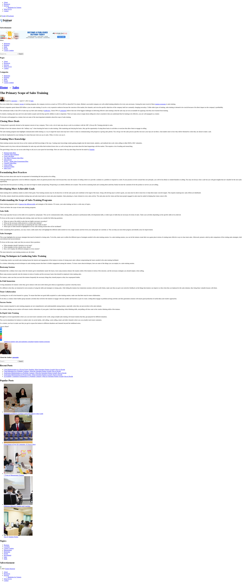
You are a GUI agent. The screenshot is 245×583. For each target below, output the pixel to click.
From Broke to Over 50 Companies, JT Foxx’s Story (20, 444)
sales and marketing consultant (24, 341)
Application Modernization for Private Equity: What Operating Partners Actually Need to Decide (33, 375)
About (6, 2)
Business (6, 45)
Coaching (7, 547)
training (36, 341)
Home (4, 87)
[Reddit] (122, 336)
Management (8, 550)
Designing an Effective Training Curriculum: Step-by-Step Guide (23, 413)
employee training (9, 341)
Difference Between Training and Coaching (17, 506)
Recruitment (7, 555)
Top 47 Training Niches (11, 537)
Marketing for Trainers (14, 7)
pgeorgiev (14, 101)
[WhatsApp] (122, 334)
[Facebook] (122, 328)
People (6, 49)
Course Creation (9, 50)
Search (21, 54)
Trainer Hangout (10, 569)
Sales (15, 87)
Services (6, 6)
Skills (5, 47)
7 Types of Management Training (14, 475)
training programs (160, 104)
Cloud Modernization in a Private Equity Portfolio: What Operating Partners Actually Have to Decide (34, 369)
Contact (6, 11)
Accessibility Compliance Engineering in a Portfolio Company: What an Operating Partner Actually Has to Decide (38, 376)
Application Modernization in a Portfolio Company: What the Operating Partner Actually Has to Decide (35, 373)
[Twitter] (122, 330)
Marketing (7, 43)
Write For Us (8, 9)
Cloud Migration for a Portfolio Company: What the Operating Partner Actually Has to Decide (32, 371)
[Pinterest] (122, 338)
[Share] (122, 340)
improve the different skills (27, 204)
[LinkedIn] (122, 332)
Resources (7, 4)
